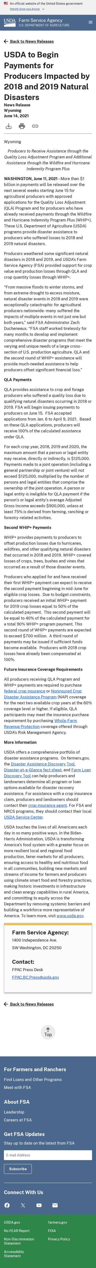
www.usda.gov (70, 915)
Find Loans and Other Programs (33, 1079)
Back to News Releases (32, 41)
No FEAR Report (17, 1231)
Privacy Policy (59, 1239)
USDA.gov (12, 1222)
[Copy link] (35, 128)
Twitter (23, 1205)
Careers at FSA (18, 1120)
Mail (55, 1205)
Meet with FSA (17, 1087)
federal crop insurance (24, 691)
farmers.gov (57, 1222)
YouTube (39, 1205)
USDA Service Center (23, 817)
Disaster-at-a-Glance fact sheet (33, 770)
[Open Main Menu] (90, 23)
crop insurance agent (47, 805)
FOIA (52, 1231)
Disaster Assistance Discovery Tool (43, 764)
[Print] (21, 128)
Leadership (14, 1112)
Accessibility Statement (14, 1254)
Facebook (7, 1205)
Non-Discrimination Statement (19, 1241)
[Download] (8, 128)
